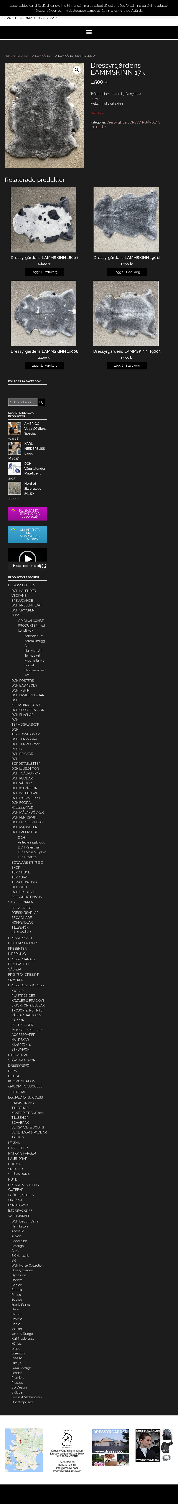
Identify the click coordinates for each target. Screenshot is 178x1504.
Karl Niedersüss (23, 1339)
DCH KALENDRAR (25, 793)
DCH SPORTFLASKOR (28, 710)
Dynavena (19, 1275)
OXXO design (21, 1368)
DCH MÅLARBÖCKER (28, 812)
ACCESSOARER (23, 1035)
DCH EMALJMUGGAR (28, 695)
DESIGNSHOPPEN (21, 585)
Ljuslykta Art (33, 651)
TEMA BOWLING (24, 882)
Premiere (18, 1378)
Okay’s (16, 1363)
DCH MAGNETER (24, 827)
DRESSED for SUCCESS (26, 985)
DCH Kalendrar (29, 847)
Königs (16, 1344)
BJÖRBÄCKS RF (20, 1210)
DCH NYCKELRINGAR (28, 822)
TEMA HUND (21, 872)
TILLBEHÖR (20, 927)
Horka (16, 1324)
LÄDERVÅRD (21, 932)
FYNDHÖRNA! (18, 1205)
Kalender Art (34, 636)
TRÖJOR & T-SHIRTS (27, 1010)
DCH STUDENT (23, 892)
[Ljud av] (39, 566)
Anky (15, 1251)
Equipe (17, 1299)
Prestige (17, 1383)
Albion (16, 1236)
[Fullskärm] (44, 566)
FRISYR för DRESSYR (23, 975)
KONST (17, 615)
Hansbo (17, 1314)
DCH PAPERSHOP (25, 832)
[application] (27, 559)
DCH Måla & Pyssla (32, 852)
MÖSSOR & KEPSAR (27, 1030)
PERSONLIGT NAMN (27, 897)
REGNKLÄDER (22, 1025)
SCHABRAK (20, 1123)
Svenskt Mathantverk (27, 1397)
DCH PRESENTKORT (27, 605)
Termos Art (32, 655)
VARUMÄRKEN (21, 55)
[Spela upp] (14, 566)
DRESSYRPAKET (20, 938)
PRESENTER (17, 949)
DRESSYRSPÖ (18, 1065)
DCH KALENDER (24, 591)
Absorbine (19, 1241)
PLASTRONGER (23, 996)
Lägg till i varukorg (44, 272)
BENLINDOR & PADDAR (29, 1132)
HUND (13, 1179)
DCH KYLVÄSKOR (24, 788)
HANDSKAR (20, 1040)
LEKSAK (14, 1143)
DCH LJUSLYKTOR (25, 769)
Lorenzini (18, 1353)
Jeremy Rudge (22, 1334)
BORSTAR (19, 1092)
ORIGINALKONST (31, 621)
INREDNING (17, 954)
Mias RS (17, 1358)
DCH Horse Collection (28, 1265)
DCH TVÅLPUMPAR (26, 773)
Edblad (17, 1285)
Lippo (16, 1348)
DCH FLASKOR (23, 715)
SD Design (19, 1387)
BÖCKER (14, 1164)
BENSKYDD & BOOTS (28, 1127)
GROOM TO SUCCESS (25, 1086)
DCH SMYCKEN (23, 610)
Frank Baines (21, 1304)
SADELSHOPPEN (20, 902)
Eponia (17, 1290)
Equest (16, 1295)
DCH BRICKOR (22, 754)
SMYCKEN (15, 980)
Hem (7, 55)
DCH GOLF (20, 887)
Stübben (18, 1392)
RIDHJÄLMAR (18, 1055)
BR (14, 1260)
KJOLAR (18, 991)
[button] (27, 559)
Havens (17, 1319)
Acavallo (18, 1231)
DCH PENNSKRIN (24, 817)
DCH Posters (27, 857)
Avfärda (137, 11)
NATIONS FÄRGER (22, 1153)
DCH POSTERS (23, 681)
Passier (17, 1373)
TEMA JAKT (20, 877)
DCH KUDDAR (22, 778)
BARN (12, 1071)
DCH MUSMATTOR (26, 798)
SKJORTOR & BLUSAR (28, 1005)
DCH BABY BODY (24, 685)
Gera (15, 1309)
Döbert (17, 1280)
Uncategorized (22, 1402)
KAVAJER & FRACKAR (28, 1001)
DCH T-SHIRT (21, 690)
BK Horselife (20, 1256)
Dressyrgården (42, 55)
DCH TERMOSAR (24, 739)
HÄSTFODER (18, 1148)
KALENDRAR (17, 1159)
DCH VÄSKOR (22, 783)
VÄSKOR (14, 969)
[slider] (25, 566)
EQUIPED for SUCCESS (25, 1097)
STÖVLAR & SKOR (21, 1060)
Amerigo (18, 1246)
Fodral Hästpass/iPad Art (35, 670)
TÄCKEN (18, 1137)
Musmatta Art (34, 660)
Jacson (17, 1329)
